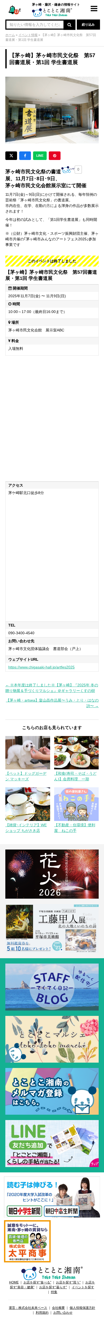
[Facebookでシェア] (25, 155)
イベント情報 (28, 35)
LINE (39, 156)
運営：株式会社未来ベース (28, 1308)
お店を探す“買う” (68, 1282)
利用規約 (42, 1312)
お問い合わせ (63, 1312)
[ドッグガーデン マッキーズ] (27, 752)
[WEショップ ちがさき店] (27, 804)
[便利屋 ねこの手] (76, 804)
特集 (54, 1292)
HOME (14, 1282)
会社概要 (58, 1308)
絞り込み (88, 24)
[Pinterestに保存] (55, 155)
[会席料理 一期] (76, 752)
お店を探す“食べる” (37, 1282)
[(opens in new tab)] (52, 1197)
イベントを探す (83, 1287)
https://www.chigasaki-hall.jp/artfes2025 (41, 667)
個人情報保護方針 (82, 1308)
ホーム (10, 35)
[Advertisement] (52, 418)
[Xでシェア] (11, 155)
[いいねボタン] (68, 170)
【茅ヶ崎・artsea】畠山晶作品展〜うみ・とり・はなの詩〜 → (52, 703)
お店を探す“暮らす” (53, 1287)
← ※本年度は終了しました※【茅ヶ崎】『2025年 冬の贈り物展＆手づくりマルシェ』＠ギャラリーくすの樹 (51, 688)
